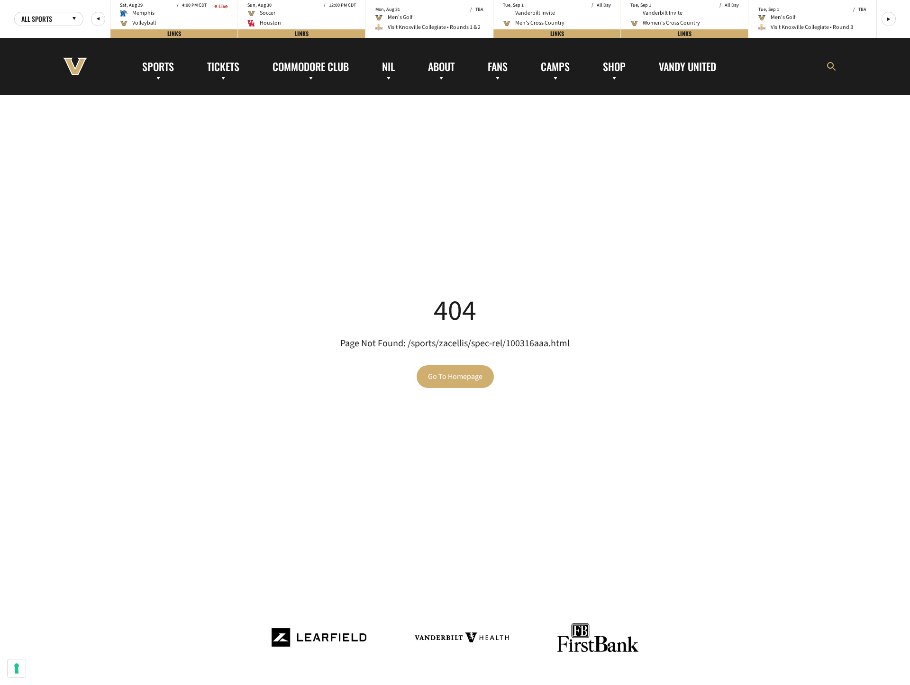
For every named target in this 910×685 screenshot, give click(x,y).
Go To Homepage (455, 376)
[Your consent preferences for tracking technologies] (17, 668)
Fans (498, 65)
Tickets (223, 65)
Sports (158, 65)
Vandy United (687, 65)
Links (174, 33)
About (441, 65)
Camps (555, 65)
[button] (98, 19)
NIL (388, 65)
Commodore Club (311, 65)
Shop (614, 65)
